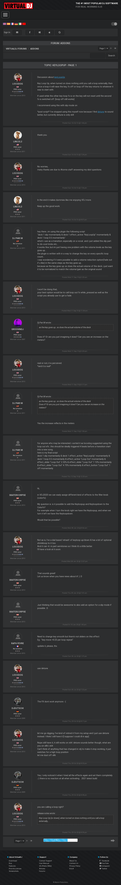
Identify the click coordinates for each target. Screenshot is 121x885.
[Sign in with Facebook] (30, 32)
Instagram (105, 866)
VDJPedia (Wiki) (45, 866)
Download (13, 861)
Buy (10, 863)
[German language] (16, 23)
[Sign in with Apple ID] (49, 32)
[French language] (12, 23)
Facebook (104, 861)
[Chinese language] (24, 23)
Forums (42, 871)
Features (12, 866)
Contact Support (45, 861)
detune (101, 112)
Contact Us (73, 863)
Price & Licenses (15, 869)
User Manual (44, 863)
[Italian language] (20, 23)
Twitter (104, 869)
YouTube (105, 863)
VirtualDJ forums (16, 49)
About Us (73, 861)
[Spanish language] (8, 23)
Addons (34, 49)
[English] (4, 23)
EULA (71, 869)
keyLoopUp (59, 77)
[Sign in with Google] (59, 32)
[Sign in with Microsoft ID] (39, 32)
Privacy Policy (74, 866)
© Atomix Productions (60, 882)
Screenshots (14, 871)
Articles (42, 869)
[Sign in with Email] (17, 32)
